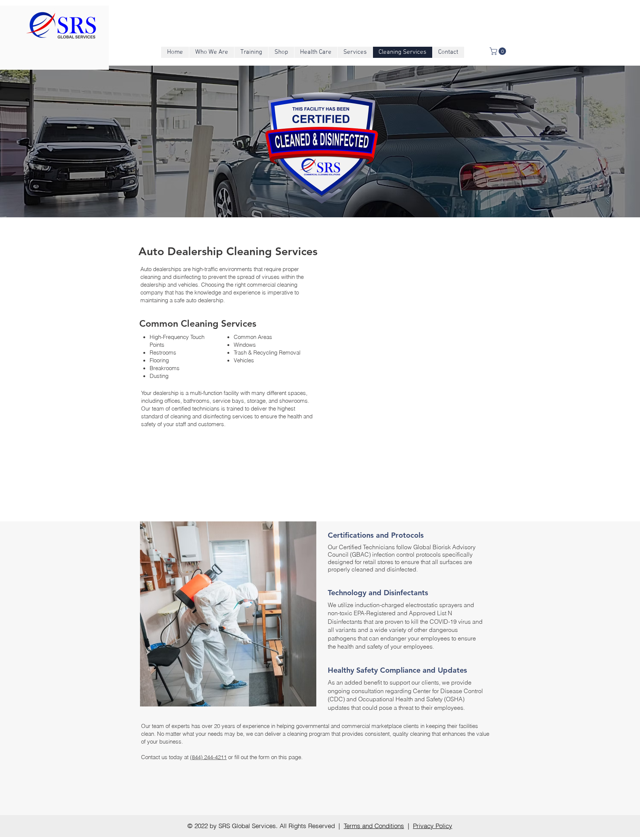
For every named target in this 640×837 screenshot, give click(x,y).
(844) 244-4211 (208, 757)
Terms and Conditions (374, 826)
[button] (499, 51)
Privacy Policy (432, 826)
